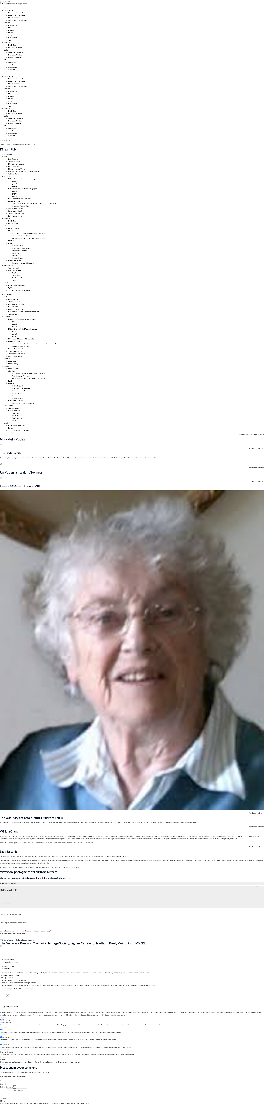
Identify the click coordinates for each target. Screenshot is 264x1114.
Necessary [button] (4, 1017)
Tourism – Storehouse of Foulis (19, 290)
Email (2, 1084)
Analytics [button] (3, 1042)
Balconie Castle (17, 246)
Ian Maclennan (13, 166)
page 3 (14, 184)
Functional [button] (3, 1027)
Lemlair (11, 241)
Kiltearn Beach (17, 258)
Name (2, 1081)
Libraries (7, 42)
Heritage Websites (15, 55)
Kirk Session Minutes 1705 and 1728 (21, 199)
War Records (12, 37)
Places (10, 33)
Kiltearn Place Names (16, 260)
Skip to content (5, 1)
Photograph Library (15, 47)
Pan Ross (7, 23)
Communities (9, 10)
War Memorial (13, 268)
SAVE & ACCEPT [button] (6, 1064)
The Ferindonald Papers (16, 213)
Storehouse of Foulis (15, 211)
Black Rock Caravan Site (21, 248)
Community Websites (16, 52)
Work (10, 40)
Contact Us (12, 62)
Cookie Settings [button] (6, 989)
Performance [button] (4, 1035)
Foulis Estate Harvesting (16, 285)
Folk (9, 28)
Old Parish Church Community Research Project (29, 238)
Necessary (6, 1020)
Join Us (10, 65)
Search (2, 140)
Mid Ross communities (16, 18)
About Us (7, 60)
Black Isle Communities (16, 13)
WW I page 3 (17, 278)
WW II (14, 280)
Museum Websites (15, 57)
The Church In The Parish (21, 236)
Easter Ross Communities (17, 15)
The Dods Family (14, 161)
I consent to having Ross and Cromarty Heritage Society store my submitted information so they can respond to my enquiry (45, 1103)
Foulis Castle (16, 253)
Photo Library (13, 223)
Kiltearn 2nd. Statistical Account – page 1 (22, 189)
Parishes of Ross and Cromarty (23, 263)
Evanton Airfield (14, 201)
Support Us (12, 70)
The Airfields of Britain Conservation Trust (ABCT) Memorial (34, 203)
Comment (3, 1098)
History (11, 30)
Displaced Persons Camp (21, 206)
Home (6, 8)
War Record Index (14, 270)
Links (6, 50)
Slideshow (3, 901)
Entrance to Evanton (19, 251)
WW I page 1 (17, 273)
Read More (18, 989)
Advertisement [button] (5, 1049)
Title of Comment (6, 1087)
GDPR (2, 1101)
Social (10, 35)
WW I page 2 (17, 275)
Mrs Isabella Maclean (16, 164)
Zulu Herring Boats (15, 216)
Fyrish (14, 255)
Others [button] (2, 1057)
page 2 (14, 181)
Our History (12, 67)
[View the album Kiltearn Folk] (260, 907)
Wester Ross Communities (17, 20)
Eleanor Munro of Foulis (16, 169)
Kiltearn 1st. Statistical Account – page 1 (22, 179)
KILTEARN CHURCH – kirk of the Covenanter (28, 233)
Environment (12, 25)
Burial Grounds (13, 228)
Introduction (8, 154)
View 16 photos (5, 904)
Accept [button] (26, 989)
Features (11, 243)
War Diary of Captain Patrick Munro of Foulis (24, 171)
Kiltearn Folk (8, 890)
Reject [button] (32, 989)
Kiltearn (28, 145)
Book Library (13, 45)
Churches (11, 231)
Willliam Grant (13, 174)
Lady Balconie (13, 159)
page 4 (14, 186)
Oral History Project (15, 208)
